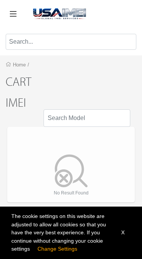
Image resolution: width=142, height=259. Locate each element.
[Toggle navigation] (13, 14)
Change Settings (57, 249)
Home (19, 65)
